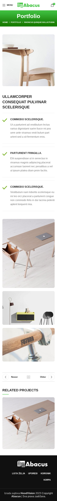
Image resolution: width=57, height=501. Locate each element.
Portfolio (16, 22)
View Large (52, 399)
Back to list (28, 377)
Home (5, 22)
